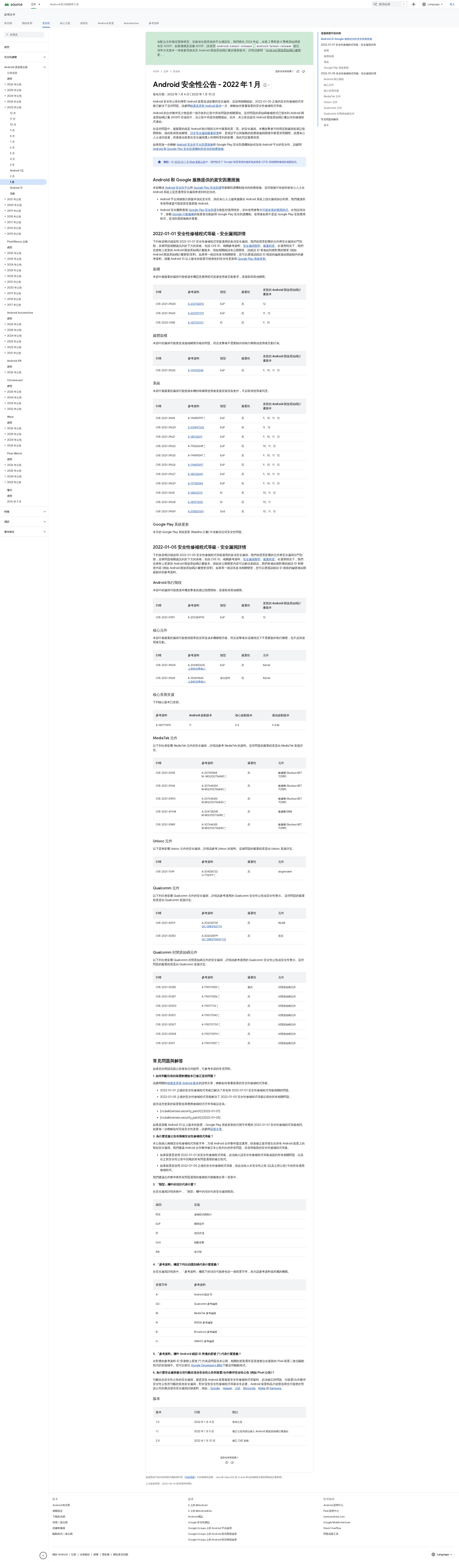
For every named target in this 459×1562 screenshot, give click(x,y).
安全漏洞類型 (251, 246)
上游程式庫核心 (196, 668)
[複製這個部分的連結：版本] (163, 1399)
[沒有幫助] (303, 71)
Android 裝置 (106, 23)
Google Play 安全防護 (207, 188)
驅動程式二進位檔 (63, 1533)
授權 (95, 1554)
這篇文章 (216, 1129)
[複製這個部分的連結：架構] (163, 269)
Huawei (227, 1388)
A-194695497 (195, 464)
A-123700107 (196, 322)
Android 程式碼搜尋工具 (64, 4)
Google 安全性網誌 (199, 1522)
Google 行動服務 (183, 214)
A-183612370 (195, 492)
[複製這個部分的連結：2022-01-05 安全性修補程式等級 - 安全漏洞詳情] (249, 547)
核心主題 (65, 23)
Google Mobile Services (336, 1522)
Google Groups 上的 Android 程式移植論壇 (212, 1539)
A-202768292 (196, 304)
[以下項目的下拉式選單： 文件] (41, 4)
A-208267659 (196, 511)
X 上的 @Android (197, 1505)
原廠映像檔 (59, 1528)
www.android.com (334, 1516)
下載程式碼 (59, 1516)
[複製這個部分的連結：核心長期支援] (178, 695)
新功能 (8, 23)
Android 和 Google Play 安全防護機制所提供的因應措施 (188, 149)
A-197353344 (195, 483)
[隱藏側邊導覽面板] (43, 1555)
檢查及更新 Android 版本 (206, 106)
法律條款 (85, 1554)
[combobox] (390, 4)
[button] (21, 57)
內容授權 (190, 1477)
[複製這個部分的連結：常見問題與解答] (186, 1061)
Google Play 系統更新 (252, 259)
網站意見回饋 (120, 1554)
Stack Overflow (332, 1528)
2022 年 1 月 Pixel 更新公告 (189, 162)
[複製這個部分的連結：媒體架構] (170, 336)
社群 (73, 1554)
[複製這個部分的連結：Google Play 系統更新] (192, 525)
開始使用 (27, 23)
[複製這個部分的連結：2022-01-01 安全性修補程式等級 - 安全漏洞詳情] (249, 234)
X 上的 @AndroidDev (200, 1510)
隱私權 (106, 1554)
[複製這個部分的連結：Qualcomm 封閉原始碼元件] (201, 953)
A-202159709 (196, 313)
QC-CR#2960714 (212, 926)
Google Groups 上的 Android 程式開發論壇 (212, 1533)
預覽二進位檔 (60, 1522)
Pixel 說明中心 (331, 1510)
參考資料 (154, 23)
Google (215, 1388)
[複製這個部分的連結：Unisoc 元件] (175, 841)
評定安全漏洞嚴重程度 (204, 133)
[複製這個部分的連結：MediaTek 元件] (180, 738)
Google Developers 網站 (207, 1365)
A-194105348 (195, 370)
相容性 (84, 23)
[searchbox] (24, 35)
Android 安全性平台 (177, 188)
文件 (33, 4)
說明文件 (9, 14)
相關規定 (58, 1510)
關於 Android (60, 1554)
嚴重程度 (269, 246)
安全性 (46, 23)
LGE (237, 1388)
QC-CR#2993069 (212, 939)
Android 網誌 (195, 1516)
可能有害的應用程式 (275, 210)
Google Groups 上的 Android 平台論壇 (210, 1528)
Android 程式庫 (61, 1505)
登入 (452, 4)
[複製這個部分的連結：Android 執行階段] (185, 583)
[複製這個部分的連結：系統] (163, 383)
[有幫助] (298, 71)
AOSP (156, 71)
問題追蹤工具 (331, 1533)
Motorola (249, 1388)
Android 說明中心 (333, 1505)
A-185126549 (195, 474)
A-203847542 (196, 427)
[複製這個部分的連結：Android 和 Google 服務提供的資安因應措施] (243, 180)
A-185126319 (195, 436)
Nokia (261, 1388)
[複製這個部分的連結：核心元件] (170, 630)
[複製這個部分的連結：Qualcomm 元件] (183, 888)
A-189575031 (195, 502)
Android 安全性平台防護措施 (195, 144)
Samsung (275, 1388)
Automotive (131, 23)
